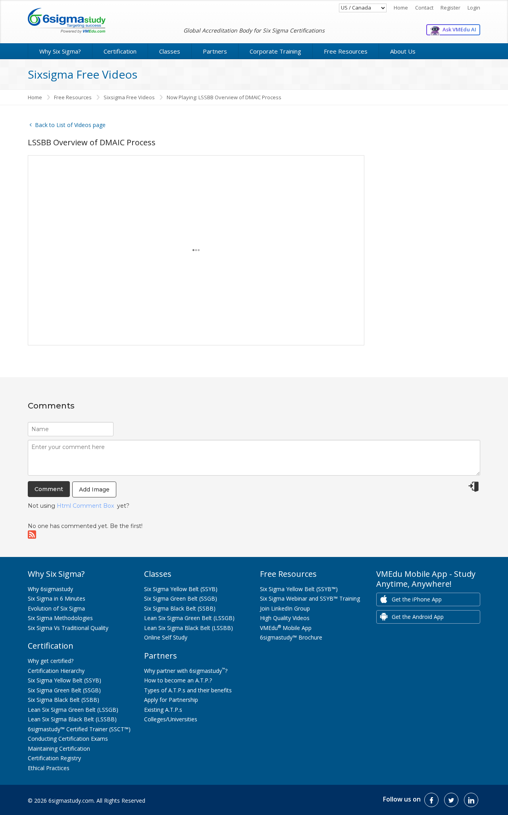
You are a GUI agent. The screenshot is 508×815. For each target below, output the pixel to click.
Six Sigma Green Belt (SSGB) (64, 690)
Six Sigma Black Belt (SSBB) (63, 699)
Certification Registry (54, 758)
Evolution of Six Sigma (56, 608)
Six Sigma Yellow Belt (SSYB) (64, 680)
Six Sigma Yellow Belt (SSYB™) (299, 589)
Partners (215, 51)
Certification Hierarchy (56, 670)
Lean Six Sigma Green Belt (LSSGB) (73, 709)
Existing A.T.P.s (163, 709)
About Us (403, 51)
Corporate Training (275, 51)
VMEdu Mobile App (286, 628)
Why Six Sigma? (60, 51)
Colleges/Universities (170, 719)
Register (450, 7)
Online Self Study (165, 637)
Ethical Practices (48, 768)
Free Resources (346, 51)
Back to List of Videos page (69, 125)
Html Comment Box (85, 505)
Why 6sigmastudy (50, 589)
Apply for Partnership (171, 699)
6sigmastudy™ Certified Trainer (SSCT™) (79, 729)
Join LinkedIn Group (285, 608)
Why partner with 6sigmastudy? (185, 670)
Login (474, 7)
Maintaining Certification (59, 748)
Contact (424, 7)
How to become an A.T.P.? (178, 680)
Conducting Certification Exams (68, 738)
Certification (120, 51)
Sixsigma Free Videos (129, 97)
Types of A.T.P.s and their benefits (188, 690)
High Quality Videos (285, 618)
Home (401, 7)
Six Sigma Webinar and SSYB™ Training (310, 598)
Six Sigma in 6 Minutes (56, 598)
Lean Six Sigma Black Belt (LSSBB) (72, 719)
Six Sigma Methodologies (60, 618)
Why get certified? (50, 661)
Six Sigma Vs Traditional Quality (68, 628)
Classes (169, 51)
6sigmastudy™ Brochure (291, 637)
